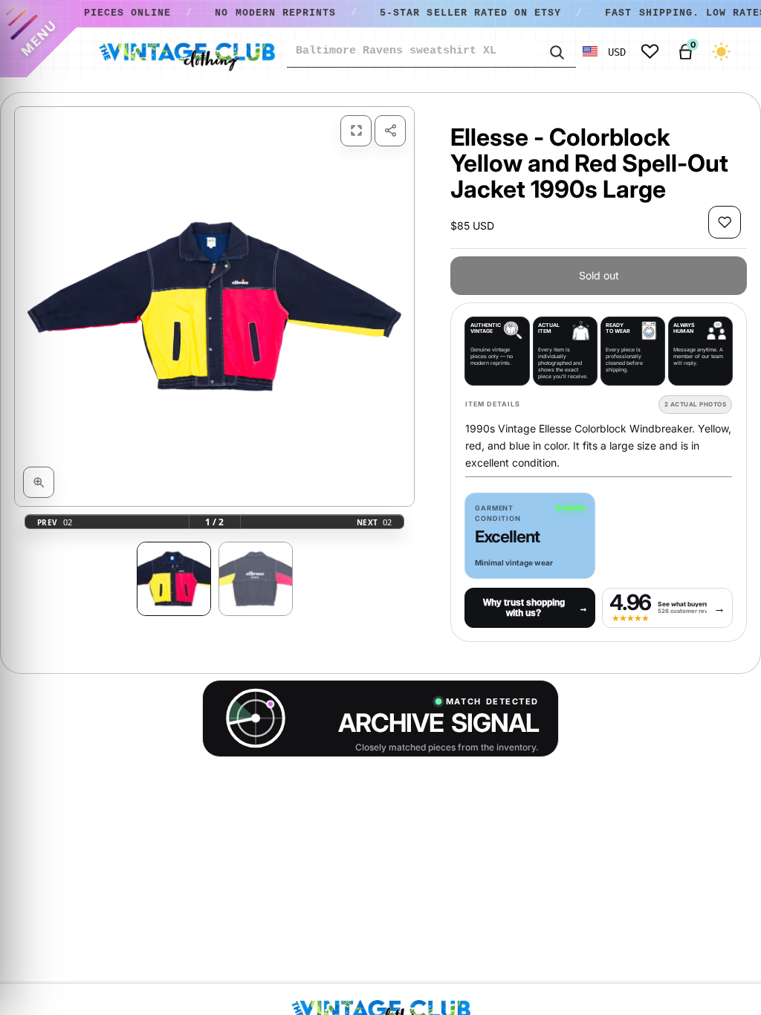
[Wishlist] (650, 52)
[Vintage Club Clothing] (186, 52)
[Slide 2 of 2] (255, 579)
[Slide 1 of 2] (174, 579)
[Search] (556, 51)
